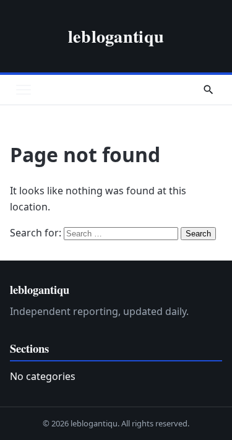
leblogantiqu (116, 36)
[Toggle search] (208, 89)
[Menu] (23, 89)
